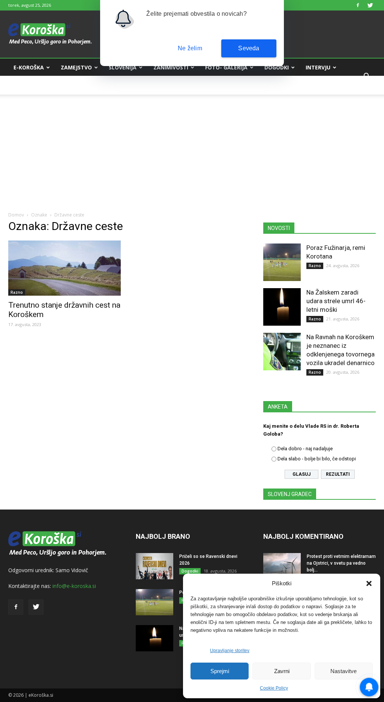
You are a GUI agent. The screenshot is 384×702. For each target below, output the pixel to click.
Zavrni (282, 671)
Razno (16, 292)
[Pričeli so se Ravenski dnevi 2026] (154, 566)
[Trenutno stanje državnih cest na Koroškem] (64, 268)
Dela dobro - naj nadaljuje (305, 448)
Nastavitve (343, 671)
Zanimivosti (170, 67)
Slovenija (122, 67)
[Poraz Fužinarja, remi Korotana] (282, 262)
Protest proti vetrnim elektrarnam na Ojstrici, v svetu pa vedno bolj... (341, 563)
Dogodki (276, 67)
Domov (16, 215)
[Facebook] (357, 5)
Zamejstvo (76, 67)
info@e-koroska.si (74, 585)
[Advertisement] (192, 147)
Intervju (318, 67)
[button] (369, 583)
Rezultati (338, 474)
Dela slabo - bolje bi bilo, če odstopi (317, 458)
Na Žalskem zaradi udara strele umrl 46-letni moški (336, 301)
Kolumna (27, 85)
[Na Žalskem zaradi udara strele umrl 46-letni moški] (282, 307)
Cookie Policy (274, 688)
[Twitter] (370, 5)
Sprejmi (219, 671)
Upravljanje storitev (229, 650)
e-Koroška (29, 67)
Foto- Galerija (226, 67)
